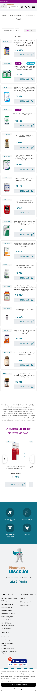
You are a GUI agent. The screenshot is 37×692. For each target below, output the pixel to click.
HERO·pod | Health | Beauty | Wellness (9, 600)
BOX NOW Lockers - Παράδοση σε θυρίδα (8, 624)
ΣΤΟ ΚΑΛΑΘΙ (24, 55)
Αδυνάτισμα (31, 15)
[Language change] (13, 5)
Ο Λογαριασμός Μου (26, 602)
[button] (9, 7)
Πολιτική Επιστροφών (8, 613)
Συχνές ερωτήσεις (7, 604)
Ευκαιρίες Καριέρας (7, 648)
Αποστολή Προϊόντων (8, 620)
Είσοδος (22, 599)
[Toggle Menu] (34, 6)
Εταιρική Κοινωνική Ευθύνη (7, 644)
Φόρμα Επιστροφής (7, 617)
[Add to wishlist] (24, 457)
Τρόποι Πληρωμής (7, 628)
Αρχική (3, 15)
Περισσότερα (18, 689)
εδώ (27, 678)
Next (31, 459)
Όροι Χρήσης (5, 640)
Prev (5, 459)
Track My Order (24, 605)
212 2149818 (18, 582)
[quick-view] (24, 452)
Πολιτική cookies (6, 610)
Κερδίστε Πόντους (7, 607)
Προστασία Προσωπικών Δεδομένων (8, 653)
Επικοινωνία (5, 637)
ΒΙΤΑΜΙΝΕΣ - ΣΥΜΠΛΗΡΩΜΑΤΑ (16, 15)
